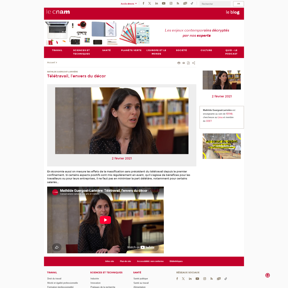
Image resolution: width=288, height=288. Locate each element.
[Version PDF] (188, 63)
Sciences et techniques (106, 272)
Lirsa (220, 117)
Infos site (109, 261)
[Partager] (193, 63)
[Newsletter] (185, 3)
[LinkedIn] (156, 3)
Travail (52, 272)
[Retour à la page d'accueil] (63, 13)
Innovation (95, 283)
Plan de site (125, 261)
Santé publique (141, 278)
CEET (209, 121)
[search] (215, 4)
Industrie (94, 278)
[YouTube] (164, 3)
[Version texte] (183, 63)
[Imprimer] (179, 63)
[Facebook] (143, 3)
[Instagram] (171, 3)
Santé (137, 272)
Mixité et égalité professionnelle (62, 283)
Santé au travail (141, 283)
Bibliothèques (176, 261)
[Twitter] (149, 3)
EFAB (229, 114)
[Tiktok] (192, 3)
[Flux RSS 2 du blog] (177, 3)
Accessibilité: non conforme (150, 261)
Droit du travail (54, 278)
